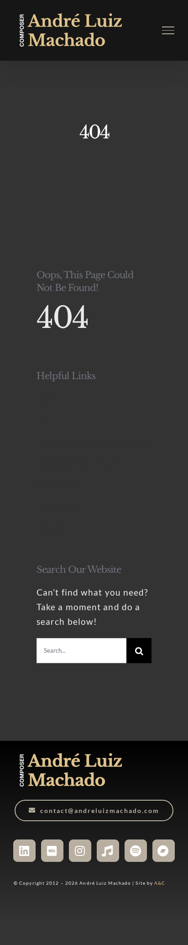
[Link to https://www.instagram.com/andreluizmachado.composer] (80, 850)
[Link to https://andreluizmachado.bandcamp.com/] (163, 850)
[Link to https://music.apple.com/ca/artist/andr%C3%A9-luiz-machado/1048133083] (108, 850)
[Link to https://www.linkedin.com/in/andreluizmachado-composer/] (24, 850)
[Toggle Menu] (168, 30)
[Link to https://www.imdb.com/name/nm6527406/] (52, 850)
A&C (159, 883)
